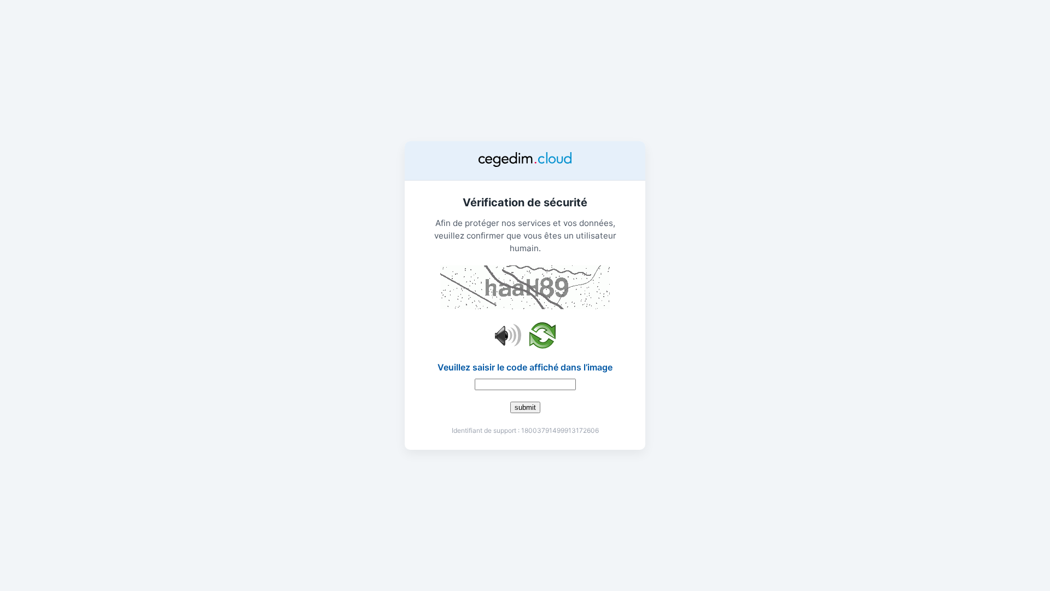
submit (525, 407)
